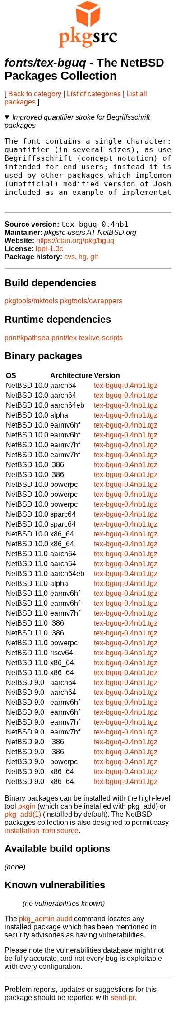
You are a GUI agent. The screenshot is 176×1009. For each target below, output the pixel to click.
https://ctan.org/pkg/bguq (75, 240)
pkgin (27, 806)
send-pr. (123, 997)
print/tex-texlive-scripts (87, 338)
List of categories (94, 94)
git (94, 257)
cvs (69, 257)
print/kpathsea (27, 338)
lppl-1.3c (49, 248)
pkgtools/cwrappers (91, 301)
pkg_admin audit (45, 919)
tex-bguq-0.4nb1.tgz (125, 385)
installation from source (42, 830)
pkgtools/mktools (31, 301)
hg (83, 257)
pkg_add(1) (23, 814)
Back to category (34, 94)
